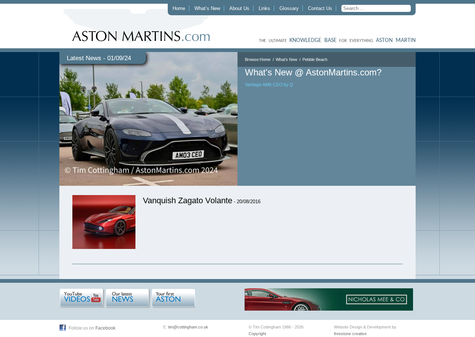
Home (179, 8)
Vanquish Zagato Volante (187, 200)
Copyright (257, 333)
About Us (239, 8)
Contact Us (320, 8)
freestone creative (350, 333)
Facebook (105, 328)
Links (264, 8)
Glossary (289, 8)
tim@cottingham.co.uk (188, 327)
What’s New (207, 8)
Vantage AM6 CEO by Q (269, 84)
